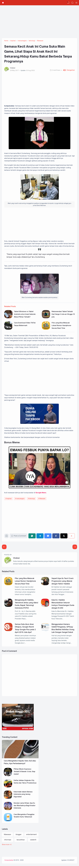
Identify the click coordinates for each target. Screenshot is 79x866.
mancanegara (20, 498)
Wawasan (42, 498)
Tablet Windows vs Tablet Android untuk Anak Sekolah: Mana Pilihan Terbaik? (25, 314)
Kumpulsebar (9, 860)
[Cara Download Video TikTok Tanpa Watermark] (8, 329)
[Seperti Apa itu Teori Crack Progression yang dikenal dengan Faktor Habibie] (45, 585)
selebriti (33, 840)
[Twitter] (64, 535)
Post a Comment (20, 536)
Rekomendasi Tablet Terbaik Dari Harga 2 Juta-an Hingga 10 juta (63, 314)
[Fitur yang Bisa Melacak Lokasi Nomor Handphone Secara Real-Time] (46, 329)
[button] (68, 70)
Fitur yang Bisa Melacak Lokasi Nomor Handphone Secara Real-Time (61, 325)
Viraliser (16, 558)
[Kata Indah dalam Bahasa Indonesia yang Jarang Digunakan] (8, 798)
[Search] (72, 3)
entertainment (31, 834)
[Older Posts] (4, 547)
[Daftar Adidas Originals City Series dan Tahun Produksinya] (8, 787)
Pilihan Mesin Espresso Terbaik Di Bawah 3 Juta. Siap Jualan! (24, 771)
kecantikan (21, 840)
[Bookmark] (6, 536)
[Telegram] (40, 535)
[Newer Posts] (74, 547)
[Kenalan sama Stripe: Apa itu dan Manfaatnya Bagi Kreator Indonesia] (8, 809)
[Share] (71, 535)
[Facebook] (56, 535)
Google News (41, 493)
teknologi (32, 498)
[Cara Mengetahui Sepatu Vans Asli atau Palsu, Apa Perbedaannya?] (20, 758)
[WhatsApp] (32, 535)
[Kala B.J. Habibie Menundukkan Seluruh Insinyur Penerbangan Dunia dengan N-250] (45, 606)
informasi (7, 840)
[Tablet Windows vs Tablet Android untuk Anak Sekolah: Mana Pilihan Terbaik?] (8, 318)
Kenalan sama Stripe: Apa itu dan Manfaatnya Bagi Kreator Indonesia (24, 805)
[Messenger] (48, 535)
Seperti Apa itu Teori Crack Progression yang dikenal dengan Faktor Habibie (63, 581)
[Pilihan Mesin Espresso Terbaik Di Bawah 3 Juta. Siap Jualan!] (8, 775)
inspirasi (9, 498)
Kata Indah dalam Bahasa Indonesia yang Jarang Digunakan (23, 794)
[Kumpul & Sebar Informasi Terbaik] (3, 2)
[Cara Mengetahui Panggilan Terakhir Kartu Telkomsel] (8, 821)
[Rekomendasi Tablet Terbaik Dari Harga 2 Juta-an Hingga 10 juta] (46, 318)
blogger (18, 834)
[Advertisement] (39, 20)
